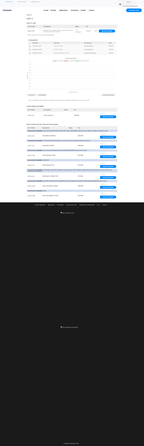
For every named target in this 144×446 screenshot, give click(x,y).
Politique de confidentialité (86, 205)
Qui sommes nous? (71, 205)
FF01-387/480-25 (88, 46)
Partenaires (74, 10)
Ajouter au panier (107, 31)
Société (83, 10)
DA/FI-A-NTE (31, 145)
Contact (91, 10)
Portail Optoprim (9, 1)
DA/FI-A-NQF (31, 136)
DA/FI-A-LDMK (31, 186)
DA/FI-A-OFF (31, 165)
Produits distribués (40, 205)
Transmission (31, 95)
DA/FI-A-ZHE (31, 176)
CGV (98, 205)
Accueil (46, 10)
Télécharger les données (108, 95)
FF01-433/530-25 (88, 49)
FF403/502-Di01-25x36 (90, 53)
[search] (126, 1)
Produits (53, 10)
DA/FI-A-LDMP (31, 195)
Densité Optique (41, 95)
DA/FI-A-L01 (31, 115)
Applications (63, 10)
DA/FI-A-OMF (31, 155)
